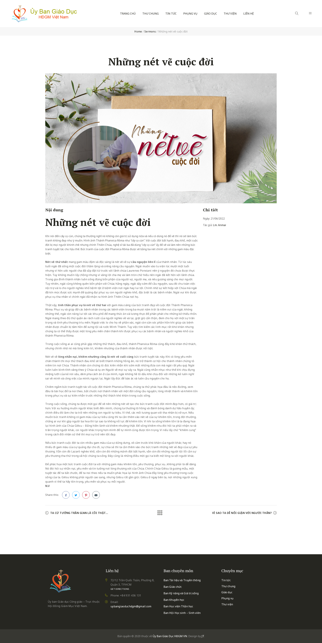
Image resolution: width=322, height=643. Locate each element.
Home (138, 31)
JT (203, 636)
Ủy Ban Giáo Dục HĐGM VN (170, 636)
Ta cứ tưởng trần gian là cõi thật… (79, 513)
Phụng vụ (190, 13)
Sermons (150, 31)
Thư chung (150, 13)
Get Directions (120, 588)
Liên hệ (248, 13)
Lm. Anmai (219, 225)
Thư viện (230, 13)
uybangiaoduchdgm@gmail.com (131, 606)
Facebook (66, 495)
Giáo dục (210, 13)
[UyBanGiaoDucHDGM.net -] (44, 13)
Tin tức (171, 13)
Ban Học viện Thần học (178, 606)
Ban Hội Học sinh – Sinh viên (182, 613)
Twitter (76, 495)
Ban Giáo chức (173, 587)
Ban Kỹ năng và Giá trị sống (181, 593)
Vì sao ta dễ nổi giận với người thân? (242, 513)
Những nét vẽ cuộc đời (98, 222)
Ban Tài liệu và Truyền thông (182, 580)
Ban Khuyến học (174, 600)
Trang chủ (128, 13)
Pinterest (86, 495)
